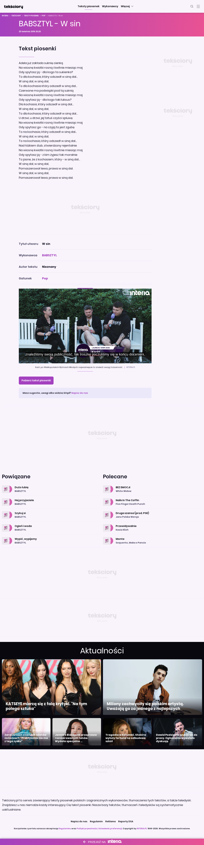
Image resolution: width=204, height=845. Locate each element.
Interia (5, 15)
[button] (88, 6)
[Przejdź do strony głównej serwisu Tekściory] (13, 6)
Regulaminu (64, 828)
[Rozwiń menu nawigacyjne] (198, 6)
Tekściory (16, 15)
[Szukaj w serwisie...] (192, 6)
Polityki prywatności (87, 828)
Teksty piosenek (31, 15)
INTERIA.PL (142, 828)
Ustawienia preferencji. (110, 828)
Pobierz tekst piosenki (36, 380)
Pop (43, 15)
